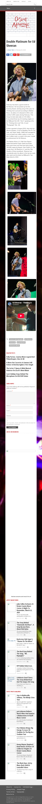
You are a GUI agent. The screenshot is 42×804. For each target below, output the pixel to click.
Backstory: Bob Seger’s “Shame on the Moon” (25, 640)
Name (8, 405)
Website (8, 415)
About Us (9, 1)
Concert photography (16, 339)
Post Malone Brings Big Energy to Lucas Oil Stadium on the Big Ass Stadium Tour (25, 731)
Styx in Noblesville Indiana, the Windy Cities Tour (26, 697)
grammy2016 (21, 342)
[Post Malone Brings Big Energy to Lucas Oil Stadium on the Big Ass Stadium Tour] (11, 731)
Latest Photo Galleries (13, 691)
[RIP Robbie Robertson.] (11, 669)
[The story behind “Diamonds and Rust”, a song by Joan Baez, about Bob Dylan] (11, 626)
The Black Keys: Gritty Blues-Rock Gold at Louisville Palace (24, 765)
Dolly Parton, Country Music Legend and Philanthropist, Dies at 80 (20, 358)
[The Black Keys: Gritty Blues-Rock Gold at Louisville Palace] (11, 766)
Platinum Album (14, 345)
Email (8, 410)
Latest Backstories (12, 600)
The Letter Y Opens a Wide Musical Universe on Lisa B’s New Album (18, 369)
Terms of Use (16, 1)
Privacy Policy (10, 789)
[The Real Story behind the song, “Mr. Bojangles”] (11, 655)
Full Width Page (28, 787)
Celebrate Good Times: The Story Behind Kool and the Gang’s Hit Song (25, 679)
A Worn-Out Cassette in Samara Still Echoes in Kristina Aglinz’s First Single (19, 363)
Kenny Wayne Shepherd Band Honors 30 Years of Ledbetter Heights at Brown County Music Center (25, 748)
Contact (24, 1)
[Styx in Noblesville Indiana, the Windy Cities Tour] (11, 699)
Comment (9, 391)
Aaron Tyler (11, 50)
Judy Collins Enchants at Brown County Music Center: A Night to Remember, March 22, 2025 (25, 608)
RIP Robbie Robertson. (24, 666)
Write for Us (10, 794)
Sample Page (21, 789)
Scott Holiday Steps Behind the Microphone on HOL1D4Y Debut (17, 375)
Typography (20, 792)
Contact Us (17, 787)
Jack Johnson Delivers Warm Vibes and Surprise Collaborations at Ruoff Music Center (25, 714)
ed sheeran (28, 339)
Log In (29, 1)
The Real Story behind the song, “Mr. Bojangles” (24, 653)
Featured (12, 342)
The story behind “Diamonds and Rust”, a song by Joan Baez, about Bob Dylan (25, 626)
